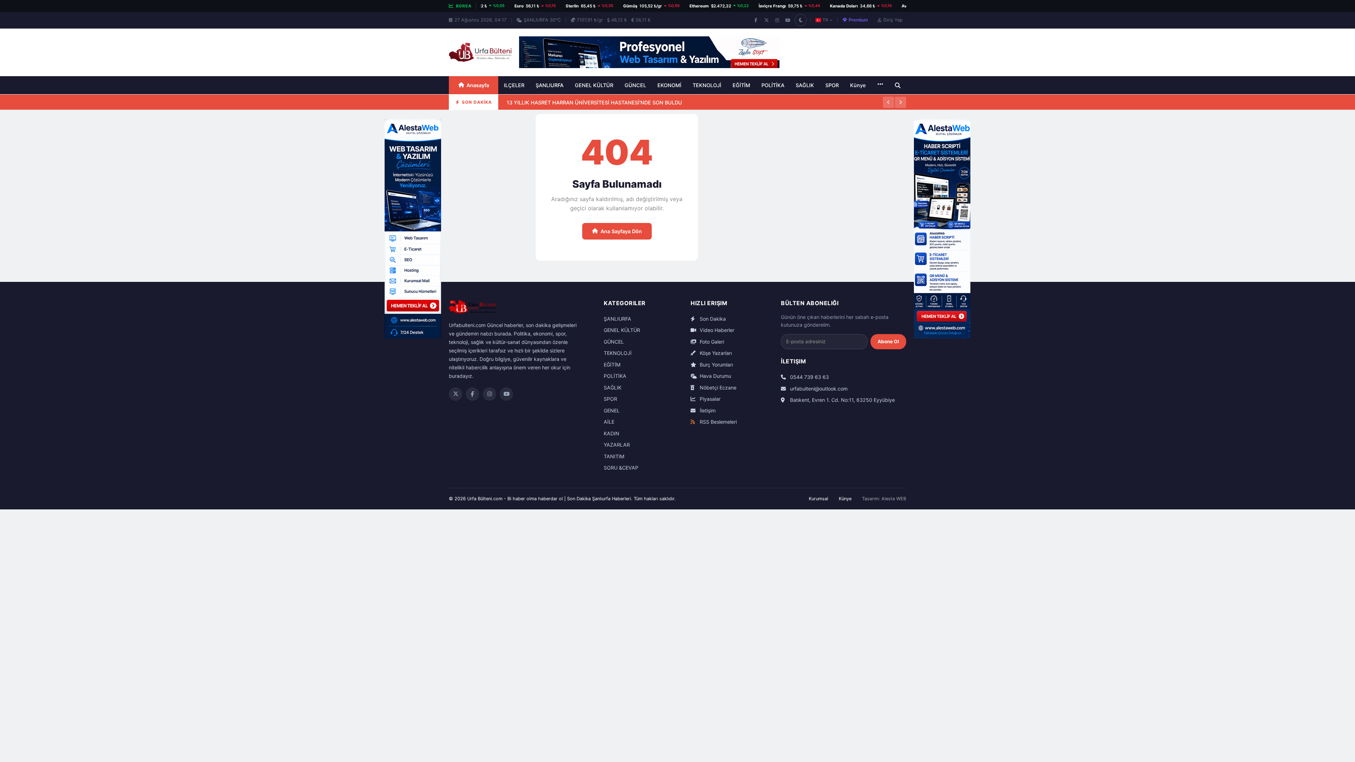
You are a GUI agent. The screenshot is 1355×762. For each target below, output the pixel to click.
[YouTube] (788, 20)
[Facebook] (756, 20)
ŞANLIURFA (550, 85)
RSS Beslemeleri (717, 422)
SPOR (832, 85)
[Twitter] (455, 394)
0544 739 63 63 (809, 377)
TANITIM (614, 456)
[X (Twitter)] (766, 20)
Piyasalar (709, 399)
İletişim (707, 410)
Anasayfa (477, 85)
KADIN (611, 433)
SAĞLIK (805, 85)
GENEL (612, 410)
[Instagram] (777, 20)
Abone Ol (888, 341)
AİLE (609, 422)
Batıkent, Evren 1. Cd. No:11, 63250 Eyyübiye (842, 400)
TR (825, 20)
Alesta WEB (893, 498)
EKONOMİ (669, 85)
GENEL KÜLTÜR (594, 85)
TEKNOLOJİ (707, 85)
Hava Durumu (714, 376)
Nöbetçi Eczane (717, 388)
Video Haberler (716, 330)
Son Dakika (712, 319)
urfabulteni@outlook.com (818, 389)
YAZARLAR (617, 445)
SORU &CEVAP (621, 468)
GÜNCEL (635, 85)
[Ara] (898, 85)
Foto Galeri (711, 342)
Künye (858, 85)
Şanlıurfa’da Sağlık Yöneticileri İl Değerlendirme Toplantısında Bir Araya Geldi (600, 110)
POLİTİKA (772, 85)
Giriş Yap (893, 20)
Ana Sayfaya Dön (621, 231)
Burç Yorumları (715, 365)
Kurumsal (818, 498)
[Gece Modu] (801, 20)
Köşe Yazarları (715, 353)
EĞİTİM (741, 85)
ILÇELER (514, 85)
